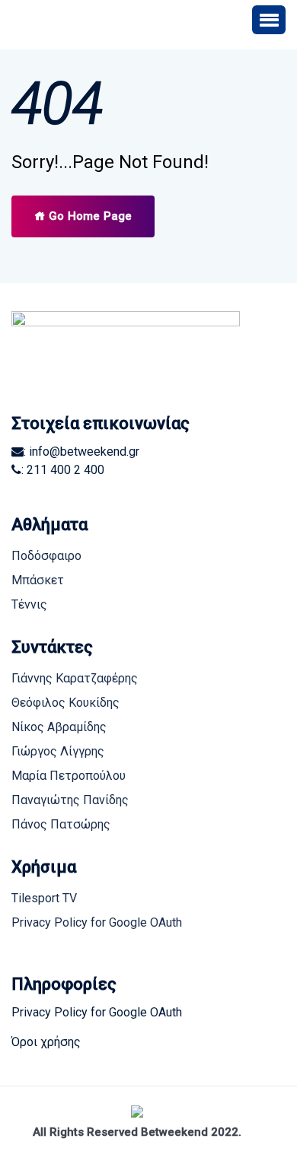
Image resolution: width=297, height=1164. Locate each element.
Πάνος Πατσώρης (60, 824)
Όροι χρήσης (46, 1042)
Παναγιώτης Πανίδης (70, 800)
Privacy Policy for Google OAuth (96, 922)
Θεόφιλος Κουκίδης (65, 702)
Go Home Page (89, 216)
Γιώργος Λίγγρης (57, 751)
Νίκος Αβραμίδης (59, 727)
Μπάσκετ (37, 580)
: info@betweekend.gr (81, 451)
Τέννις (29, 604)
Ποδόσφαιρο (46, 556)
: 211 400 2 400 (62, 470)
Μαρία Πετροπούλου (68, 775)
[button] (269, 19)
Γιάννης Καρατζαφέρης (74, 678)
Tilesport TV (44, 898)
